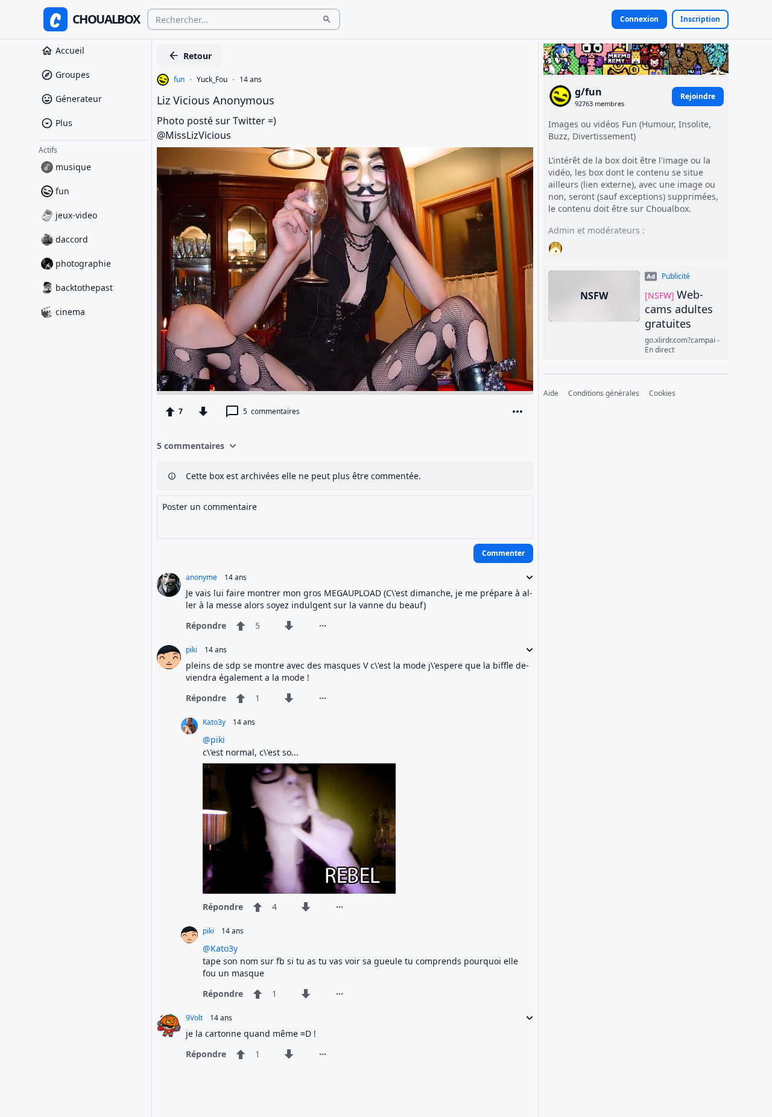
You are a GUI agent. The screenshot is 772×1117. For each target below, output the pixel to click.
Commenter (503, 553)
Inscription (700, 19)
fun (62, 191)
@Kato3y (220, 948)
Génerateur (78, 98)
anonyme (201, 577)
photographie (83, 263)
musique (73, 167)
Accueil (69, 50)
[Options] (517, 411)
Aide (550, 393)
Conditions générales (603, 393)
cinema (70, 311)
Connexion (639, 19)
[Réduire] (526, 577)
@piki (214, 739)
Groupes (72, 74)
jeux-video (76, 215)
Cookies (662, 393)
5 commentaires (190, 445)
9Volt (194, 1018)
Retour (197, 56)
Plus (63, 123)
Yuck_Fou (212, 79)
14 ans (250, 79)
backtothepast (84, 287)
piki (191, 650)
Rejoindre (697, 96)
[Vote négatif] (203, 411)
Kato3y (214, 722)
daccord (71, 239)
